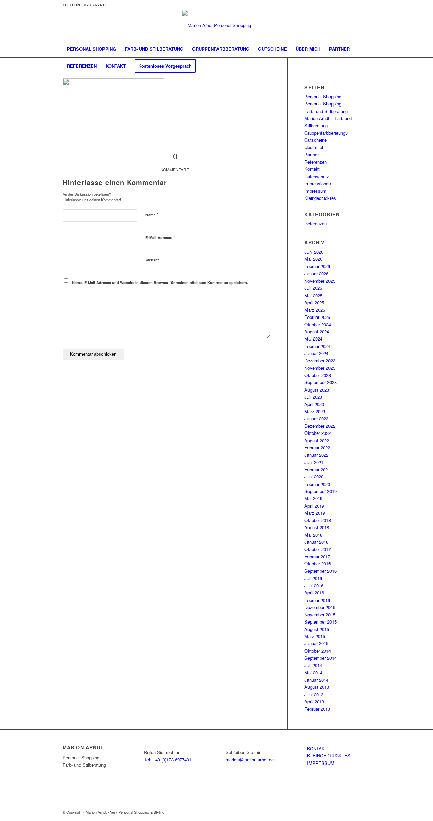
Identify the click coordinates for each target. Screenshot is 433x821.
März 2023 (314, 411)
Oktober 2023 (317, 375)
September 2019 (320, 491)
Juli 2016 (313, 578)
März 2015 (314, 636)
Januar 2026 (316, 273)
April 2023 (314, 404)
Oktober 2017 (317, 549)
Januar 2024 (316, 353)
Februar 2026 (317, 266)
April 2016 (314, 592)
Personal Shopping (322, 96)
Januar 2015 (316, 643)
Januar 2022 (316, 455)
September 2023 (320, 382)
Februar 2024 (317, 346)
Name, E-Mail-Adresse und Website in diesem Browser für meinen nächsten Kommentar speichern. (160, 282)
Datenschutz (316, 176)
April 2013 (314, 701)
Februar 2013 (317, 709)
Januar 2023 (316, 418)
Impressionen (317, 183)
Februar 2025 (317, 317)
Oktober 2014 (317, 651)
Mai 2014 (313, 672)
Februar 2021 (317, 469)
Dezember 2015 (319, 607)
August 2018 (316, 527)
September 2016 (320, 571)
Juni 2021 (313, 462)
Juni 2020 (313, 476)
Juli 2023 (313, 397)
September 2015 (320, 621)
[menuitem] (91, 49)
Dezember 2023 (319, 360)
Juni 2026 (313, 252)
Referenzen (315, 162)
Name (151, 214)
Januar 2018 (316, 542)
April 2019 (314, 505)
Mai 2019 (313, 498)
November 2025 (319, 281)
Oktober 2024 (317, 324)
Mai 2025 (313, 295)
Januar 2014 (316, 680)
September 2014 (320, 658)
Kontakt (312, 169)
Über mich (314, 147)
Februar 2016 (317, 600)
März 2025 (314, 310)
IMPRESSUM (320, 763)
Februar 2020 (317, 484)
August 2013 (316, 687)
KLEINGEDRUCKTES (328, 755)
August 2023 (316, 389)
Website (152, 259)
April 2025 (314, 302)
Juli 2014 (313, 665)
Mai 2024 (313, 338)
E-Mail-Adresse (160, 237)
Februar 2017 (317, 556)
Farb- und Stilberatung (326, 111)
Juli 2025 (313, 288)
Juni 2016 (313, 585)
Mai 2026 (313, 259)
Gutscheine (315, 140)
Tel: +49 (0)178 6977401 (167, 759)
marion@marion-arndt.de (250, 759)
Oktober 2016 (317, 563)
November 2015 (319, 614)
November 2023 (319, 368)
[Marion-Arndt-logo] (216, 25)
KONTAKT (317, 748)
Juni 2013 (313, 694)
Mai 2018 (313, 535)
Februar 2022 (317, 447)
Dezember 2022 (319, 426)
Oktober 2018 (317, 520)
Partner (311, 154)
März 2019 (314, 513)
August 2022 (316, 440)
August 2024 (316, 331)
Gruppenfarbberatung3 (326, 133)
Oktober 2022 (317, 433)
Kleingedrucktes (320, 198)
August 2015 (316, 629)
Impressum (315, 191)
